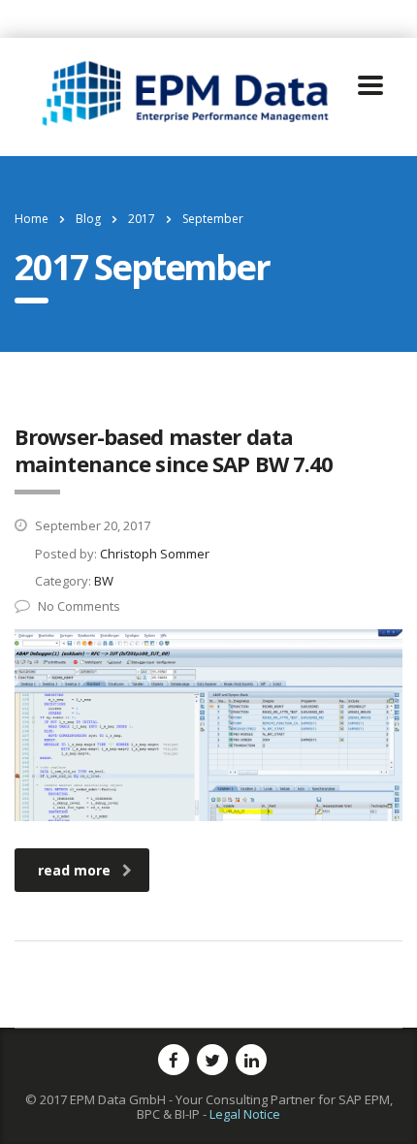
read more (74, 870)
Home (31, 218)
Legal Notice (244, 1114)
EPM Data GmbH (118, 1099)
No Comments (79, 606)
